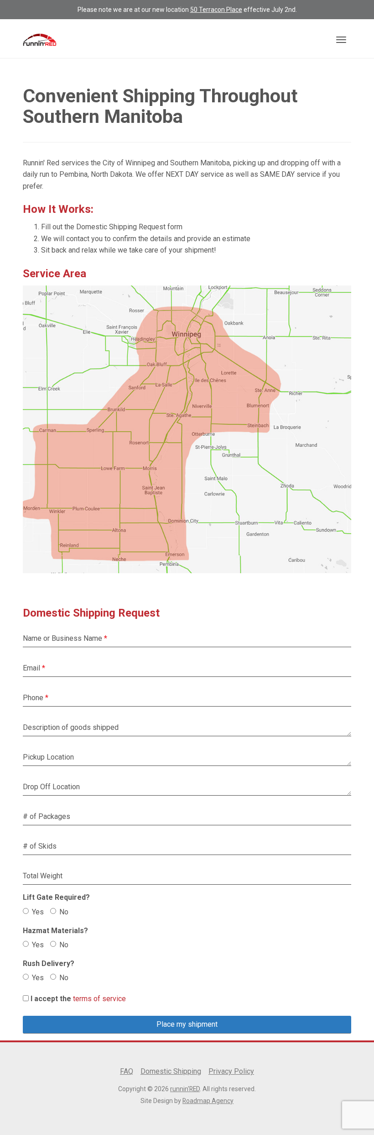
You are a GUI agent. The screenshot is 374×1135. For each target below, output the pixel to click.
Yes (38, 912)
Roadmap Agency (208, 1100)
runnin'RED (185, 1089)
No (63, 912)
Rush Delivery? (48, 963)
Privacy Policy (231, 1071)
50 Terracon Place (216, 9)
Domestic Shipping (170, 1071)
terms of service (99, 998)
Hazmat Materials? (55, 930)
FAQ (126, 1071)
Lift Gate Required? (56, 897)
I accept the (51, 998)
